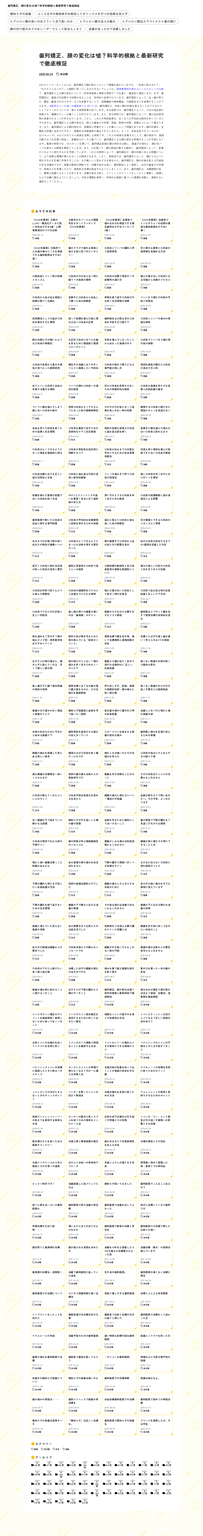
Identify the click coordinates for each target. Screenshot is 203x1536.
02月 (109, 1464)
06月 (61, 1464)
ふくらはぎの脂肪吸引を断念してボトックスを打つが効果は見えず (83, 14)
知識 (67, 1449)
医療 (36, 1449)
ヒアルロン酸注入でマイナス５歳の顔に (149, 21)
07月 (49, 1464)
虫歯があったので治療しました (110, 29)
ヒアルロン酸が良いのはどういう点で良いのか (41, 21)
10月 (157, 1464)
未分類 (64, 74)
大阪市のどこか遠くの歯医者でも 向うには (73, 105)
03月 (97, 1464)
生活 (57, 1449)
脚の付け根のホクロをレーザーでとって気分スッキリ (46, 29)
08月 (37, 1464)
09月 (169, 1464)
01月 (121, 1464)
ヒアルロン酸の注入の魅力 (98, 21)
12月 (133, 1464)
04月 (85, 1465)
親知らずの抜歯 (20, 14)
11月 (144, 1464)
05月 (73, 1464)
